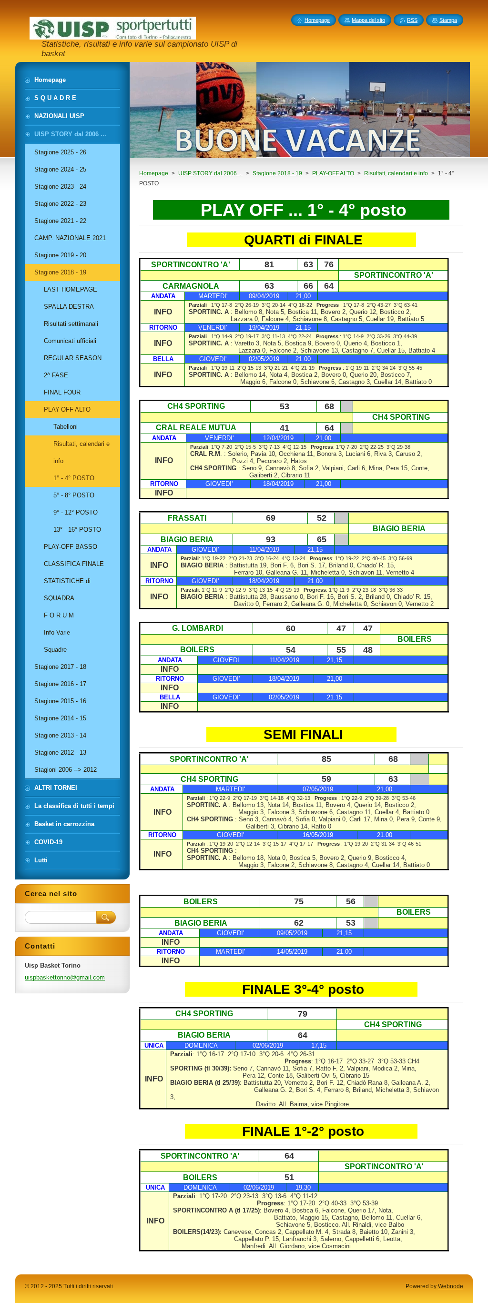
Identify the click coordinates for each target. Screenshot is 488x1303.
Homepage (153, 173)
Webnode (450, 1286)
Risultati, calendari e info (396, 173)
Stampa (448, 20)
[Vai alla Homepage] (113, 35)
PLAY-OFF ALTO (333, 173)
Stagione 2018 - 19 (277, 173)
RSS (412, 20)
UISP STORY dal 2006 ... (210, 173)
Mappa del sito (368, 20)
